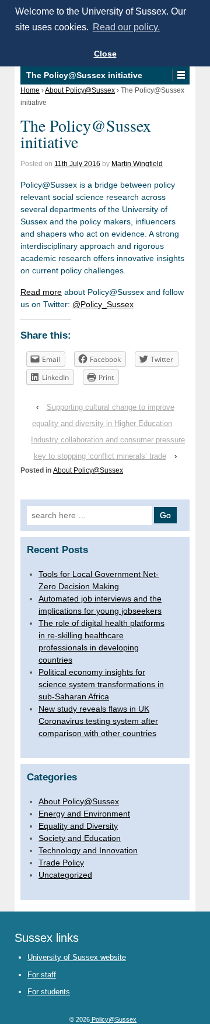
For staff (41, 974)
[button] (180, 75)
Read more (41, 292)
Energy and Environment (84, 813)
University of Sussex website (76, 957)
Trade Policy (61, 862)
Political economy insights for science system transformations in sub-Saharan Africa (101, 684)
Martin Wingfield (137, 164)
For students (48, 991)
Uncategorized (65, 874)
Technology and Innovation (88, 850)
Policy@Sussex (113, 1019)
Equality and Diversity (78, 826)
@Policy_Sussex (103, 304)
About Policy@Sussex (80, 90)
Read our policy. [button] (126, 27)
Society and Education (79, 838)
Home (30, 90)
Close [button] (105, 53)
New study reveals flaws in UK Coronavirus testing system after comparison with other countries (98, 721)
